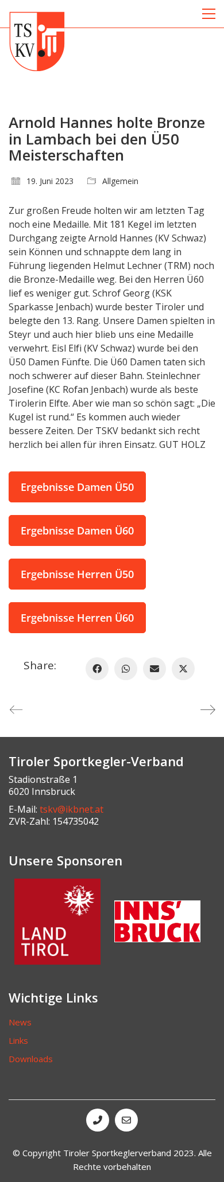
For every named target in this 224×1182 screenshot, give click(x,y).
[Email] (154, 668)
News (20, 1022)
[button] (208, 14)
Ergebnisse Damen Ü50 (77, 487)
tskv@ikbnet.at (71, 809)
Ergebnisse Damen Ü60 (77, 530)
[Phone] (97, 1120)
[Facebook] (97, 668)
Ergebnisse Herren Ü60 (77, 618)
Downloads (31, 1058)
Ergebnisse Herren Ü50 (77, 574)
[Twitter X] (183, 668)
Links (18, 1040)
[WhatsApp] (125, 668)
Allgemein (120, 181)
